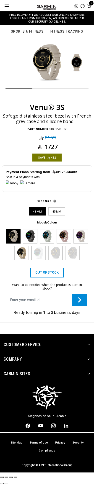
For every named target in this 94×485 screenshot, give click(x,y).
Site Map (16, 442)
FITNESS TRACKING (66, 31)
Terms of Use (39, 442)
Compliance (47, 450)
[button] (83, 6)
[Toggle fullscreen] (11, 477)
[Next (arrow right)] (6, 483)
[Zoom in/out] (15, 477)
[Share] (6, 477)
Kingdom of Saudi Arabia (47, 416)
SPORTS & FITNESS (27, 31)
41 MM (37, 211)
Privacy (60, 442)
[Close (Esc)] (2, 477)
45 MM (56, 211)
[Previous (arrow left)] (2, 483)
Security (78, 442)
